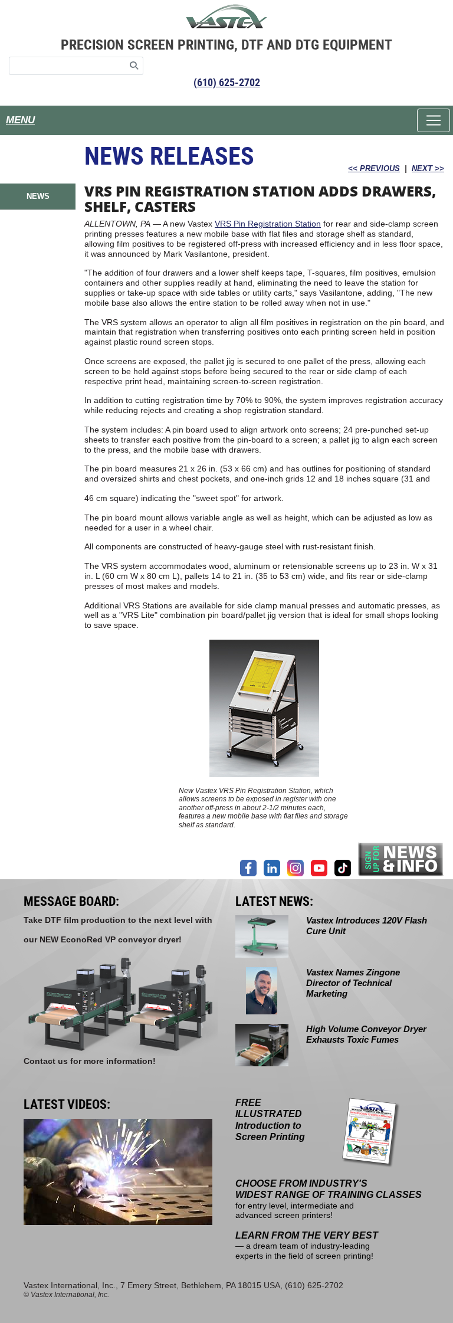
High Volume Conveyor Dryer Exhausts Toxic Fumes (366, 1034)
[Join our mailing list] (401, 858)
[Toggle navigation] (433, 120)
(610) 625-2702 (226, 82)
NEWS (38, 196)
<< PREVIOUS (374, 168)
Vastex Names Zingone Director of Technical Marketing (353, 982)
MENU (20, 120)
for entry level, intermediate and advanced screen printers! (328, 1199)
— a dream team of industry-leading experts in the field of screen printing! (306, 1245)
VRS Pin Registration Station (268, 223)
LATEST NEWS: (274, 901)
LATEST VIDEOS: (67, 1104)
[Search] (134, 66)
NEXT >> (428, 168)
